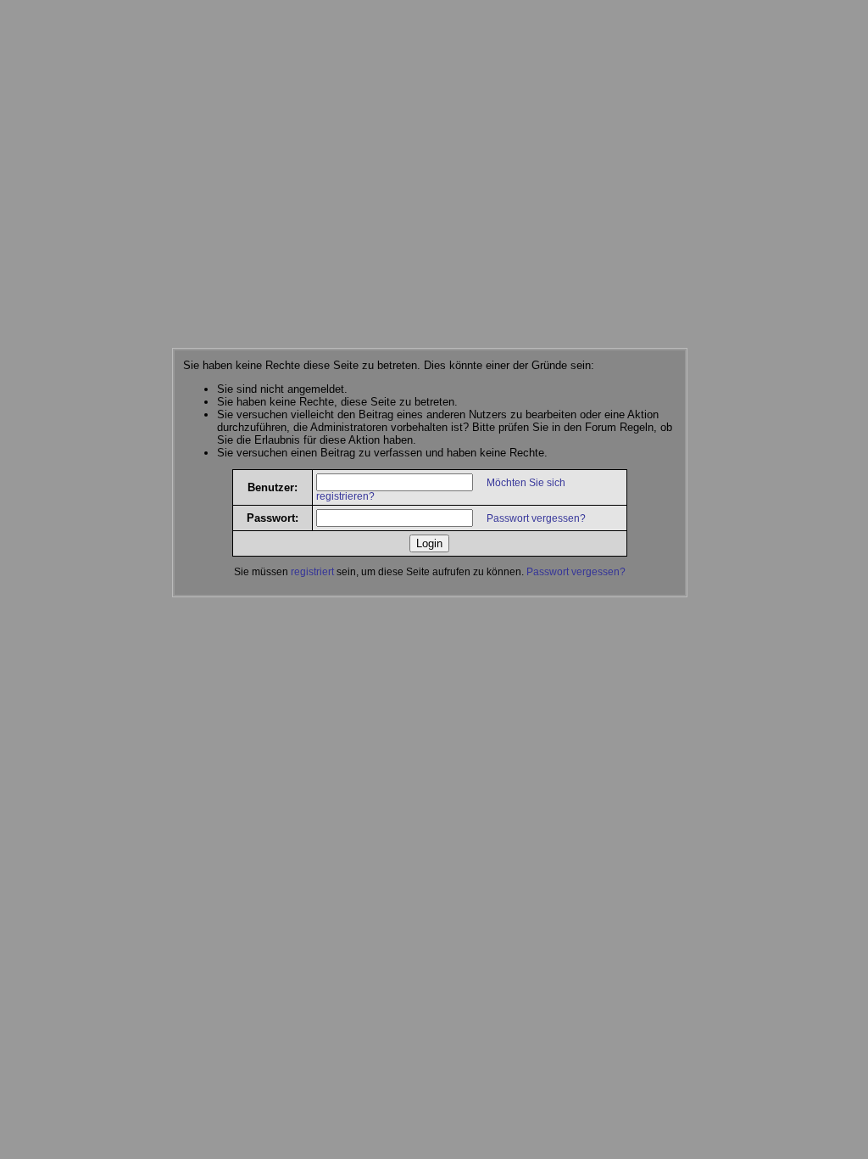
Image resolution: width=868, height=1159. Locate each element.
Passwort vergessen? (536, 518)
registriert (312, 572)
